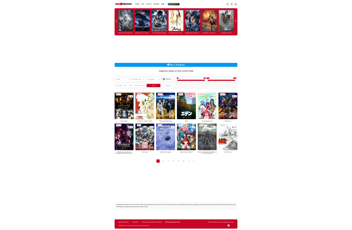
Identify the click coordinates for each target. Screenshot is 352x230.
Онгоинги (135, 222)
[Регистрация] (235, 4)
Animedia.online (125, 4)
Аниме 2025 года (123, 222)
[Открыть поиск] (227, 4)
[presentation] (116, 21)
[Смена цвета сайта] (231, 4)
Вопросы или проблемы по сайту (152, 222)
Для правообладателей (172, 222)
